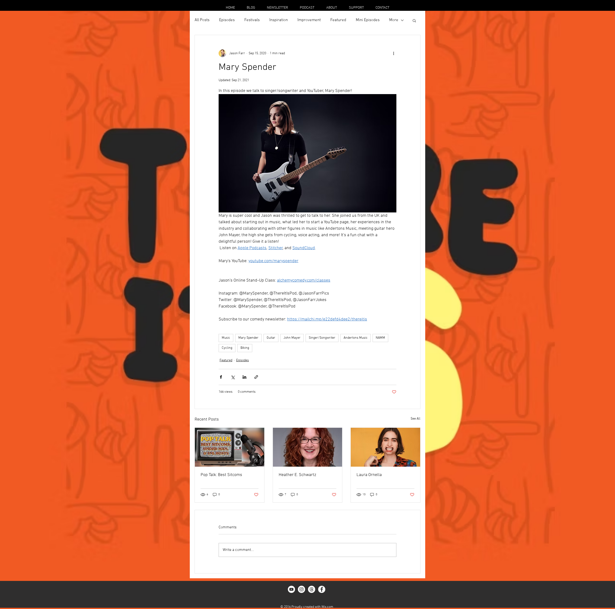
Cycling (227, 348)
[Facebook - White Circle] (321, 589)
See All (415, 419)
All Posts (202, 20)
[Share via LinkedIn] (244, 377)
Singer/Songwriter (322, 338)
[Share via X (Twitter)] (232, 377)
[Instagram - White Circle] (301, 589)
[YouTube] (291, 589)
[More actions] (393, 53)
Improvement (309, 20)
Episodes (227, 20)
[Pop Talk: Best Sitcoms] (229, 447)
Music (226, 338)
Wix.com (327, 607)
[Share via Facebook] (221, 377)
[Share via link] (256, 377)
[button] (414, 20)
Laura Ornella (369, 474)
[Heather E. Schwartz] (307, 447)
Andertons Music (356, 338)
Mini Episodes (368, 20)
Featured (338, 20)
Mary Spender (248, 338)
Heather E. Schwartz (297, 474)
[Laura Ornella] (385, 447)
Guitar (271, 338)
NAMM (380, 338)
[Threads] (311, 589)
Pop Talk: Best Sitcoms (221, 474)
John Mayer (292, 338)
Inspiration (278, 20)
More (393, 20)
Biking (244, 348)
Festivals (252, 20)
